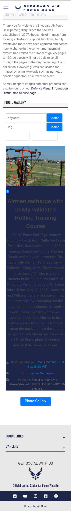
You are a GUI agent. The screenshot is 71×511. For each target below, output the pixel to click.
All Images (16, 135)
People (34, 373)
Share (14, 191)
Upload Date (43, 135)
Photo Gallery (35, 401)
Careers (12, 446)
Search (54, 117)
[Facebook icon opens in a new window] (15, 496)
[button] (6, 8)
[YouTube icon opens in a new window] (25, 496)
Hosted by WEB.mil (35, 506)
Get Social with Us (35, 463)
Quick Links (14, 436)
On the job (47, 373)
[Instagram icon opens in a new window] (35, 496)
